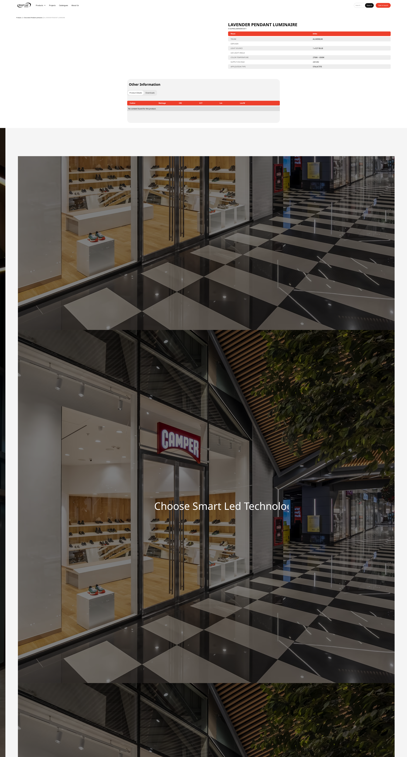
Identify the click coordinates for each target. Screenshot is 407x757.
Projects (52, 5)
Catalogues (63, 5)
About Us (75, 5)
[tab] (136, 93)
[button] (40, 5)
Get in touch (383, 5)
